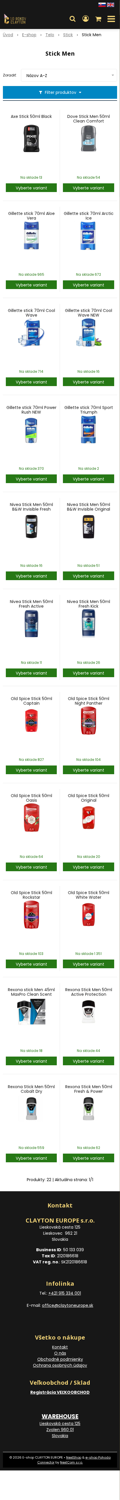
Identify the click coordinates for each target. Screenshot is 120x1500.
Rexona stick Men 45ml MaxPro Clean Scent (31, 992)
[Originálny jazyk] (102, 4)
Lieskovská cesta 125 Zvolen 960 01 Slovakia (60, 1430)
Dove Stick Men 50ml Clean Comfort (88, 118)
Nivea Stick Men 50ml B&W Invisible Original (88, 506)
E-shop (29, 35)
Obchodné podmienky (60, 1359)
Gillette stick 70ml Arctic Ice (89, 215)
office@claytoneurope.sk (67, 1305)
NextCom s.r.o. (71, 1462)
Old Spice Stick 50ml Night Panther (88, 701)
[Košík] (98, 19)
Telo (49, 35)
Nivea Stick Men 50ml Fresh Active (31, 604)
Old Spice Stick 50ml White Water (88, 895)
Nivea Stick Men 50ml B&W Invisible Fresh (31, 506)
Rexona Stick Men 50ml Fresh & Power (88, 1089)
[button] (72, 19)
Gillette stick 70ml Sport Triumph (88, 409)
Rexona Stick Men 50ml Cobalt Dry (31, 1089)
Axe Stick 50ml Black (31, 116)
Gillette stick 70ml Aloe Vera (31, 215)
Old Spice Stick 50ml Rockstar (31, 895)
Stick (68, 35)
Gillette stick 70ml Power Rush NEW (31, 409)
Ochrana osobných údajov (60, 1365)
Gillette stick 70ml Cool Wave (31, 312)
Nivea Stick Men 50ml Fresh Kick (88, 604)
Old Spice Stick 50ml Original (88, 798)
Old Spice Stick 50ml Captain (31, 701)
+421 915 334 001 (64, 1293)
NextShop (73, 1457)
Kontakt (60, 1347)
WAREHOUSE (60, 1416)
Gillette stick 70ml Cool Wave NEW (88, 312)
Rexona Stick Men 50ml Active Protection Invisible (88, 994)
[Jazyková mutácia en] (110, 4)
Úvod (8, 35)
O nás (60, 1353)
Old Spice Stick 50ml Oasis (31, 798)
